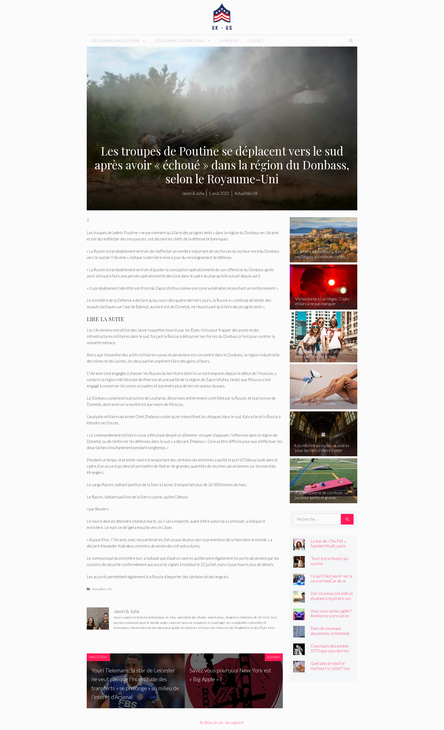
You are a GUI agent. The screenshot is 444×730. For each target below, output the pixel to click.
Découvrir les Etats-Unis (180, 40)
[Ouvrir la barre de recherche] (350, 41)
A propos (229, 40)
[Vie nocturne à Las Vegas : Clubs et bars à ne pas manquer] (324, 306)
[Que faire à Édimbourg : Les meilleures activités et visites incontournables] (324, 259)
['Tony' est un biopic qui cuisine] (299, 564)
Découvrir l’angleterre (115, 40)
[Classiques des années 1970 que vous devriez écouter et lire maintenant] (299, 651)
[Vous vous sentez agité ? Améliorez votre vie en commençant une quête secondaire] (299, 617)
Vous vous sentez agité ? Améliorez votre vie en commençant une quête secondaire (331, 618)
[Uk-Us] (222, 16)
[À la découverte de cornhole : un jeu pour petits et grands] (324, 500)
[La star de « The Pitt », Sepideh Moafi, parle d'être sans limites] (299, 547)
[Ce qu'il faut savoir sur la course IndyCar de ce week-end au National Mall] (299, 582)
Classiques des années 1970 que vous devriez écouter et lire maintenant (330, 653)
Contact (256, 40)
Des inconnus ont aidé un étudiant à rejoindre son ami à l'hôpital (332, 598)
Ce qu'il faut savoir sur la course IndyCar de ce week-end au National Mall (331, 583)
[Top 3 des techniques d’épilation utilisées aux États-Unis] (324, 406)
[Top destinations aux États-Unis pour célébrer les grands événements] (324, 359)
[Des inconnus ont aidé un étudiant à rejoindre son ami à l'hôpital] (299, 599)
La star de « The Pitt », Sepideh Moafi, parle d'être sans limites (328, 546)
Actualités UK (102, 589)
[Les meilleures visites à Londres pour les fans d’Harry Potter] (324, 453)
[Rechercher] (347, 519)
